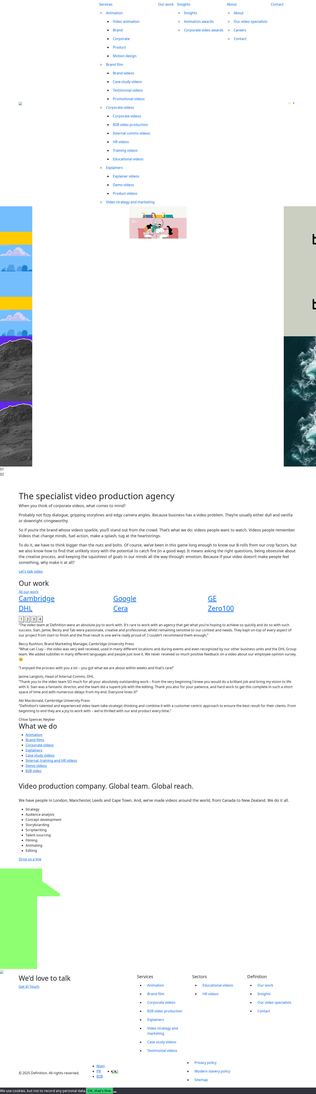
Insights (183, 4)
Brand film (114, 64)
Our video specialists (250, 21)
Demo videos (123, 184)
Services (105, 4)
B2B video (33, 770)
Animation (114, 13)
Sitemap (201, 1079)
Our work (166, 4)
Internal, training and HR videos (51, 760)
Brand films (35, 739)
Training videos (125, 150)
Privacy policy (205, 1062)
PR (99, 1071)
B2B (100, 1076)
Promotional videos (129, 98)
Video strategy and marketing (130, 202)
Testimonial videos (128, 90)
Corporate (121, 38)
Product (119, 47)
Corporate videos (120, 107)
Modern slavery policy (212, 1071)
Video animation (126, 21)
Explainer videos (126, 176)
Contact (240, 38)
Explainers (114, 167)
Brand (118, 30)
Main (101, 1066)
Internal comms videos (131, 133)
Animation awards (199, 21)
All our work (28, 591)
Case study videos (127, 81)
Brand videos (123, 73)
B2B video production (130, 124)
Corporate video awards (203, 30)
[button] (21, 619)
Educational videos (128, 159)
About (232, 4)
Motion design (125, 56)
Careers (240, 30)
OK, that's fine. (100, 1090)
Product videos (125, 193)
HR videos (121, 141)
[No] (115, 1092)
